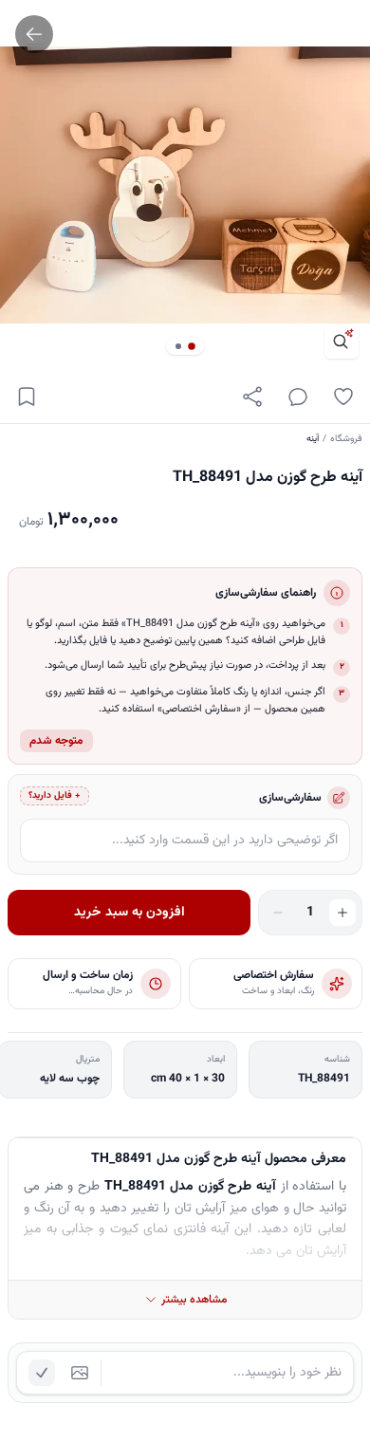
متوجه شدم (56, 740)
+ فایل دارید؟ (54, 795)
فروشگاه (346, 439)
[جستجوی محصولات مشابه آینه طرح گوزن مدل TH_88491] (341, 341)
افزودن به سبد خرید (129, 912)
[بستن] (28, 1349)
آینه (312, 439)
